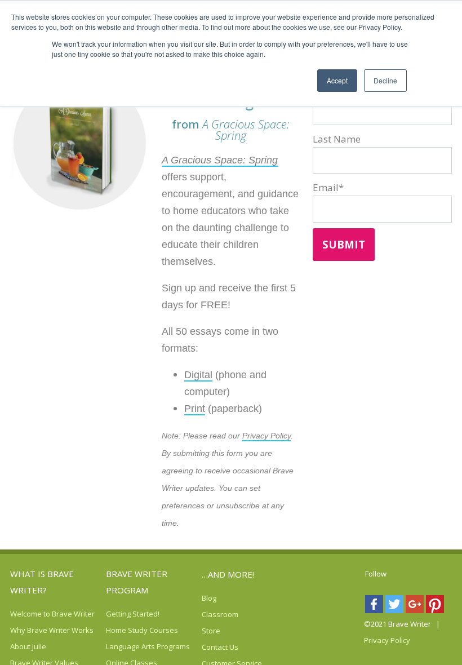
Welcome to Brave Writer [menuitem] (52, 614)
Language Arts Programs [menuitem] (148, 646)
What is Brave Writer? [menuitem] (42, 582)
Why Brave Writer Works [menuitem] (52, 630)
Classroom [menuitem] (220, 614)
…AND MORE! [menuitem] (228, 574)
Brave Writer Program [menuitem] (136, 582)
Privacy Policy (266, 435)
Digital (198, 374)
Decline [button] (385, 80)
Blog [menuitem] (209, 598)
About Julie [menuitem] (28, 646)
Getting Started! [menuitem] (132, 614)
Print (194, 408)
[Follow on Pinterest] (436, 606)
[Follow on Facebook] (375, 606)
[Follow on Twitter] (395, 606)
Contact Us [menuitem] (220, 647)
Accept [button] (337, 80)
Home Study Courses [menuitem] (142, 630)
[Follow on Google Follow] (416, 606)
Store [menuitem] (211, 631)
